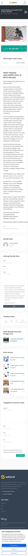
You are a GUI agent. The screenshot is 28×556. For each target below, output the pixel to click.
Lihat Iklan (3, 511)
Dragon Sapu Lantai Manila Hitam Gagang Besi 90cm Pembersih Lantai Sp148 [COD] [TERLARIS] (17, 365)
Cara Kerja (3, 503)
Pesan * (4, 272)
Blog (2, 508)
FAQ (2, 506)
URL (4, 439)
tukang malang (13, 243)
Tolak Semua (14, 553)
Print (11, 322)
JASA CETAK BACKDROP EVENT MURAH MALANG (17, 339)
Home (2, 13)
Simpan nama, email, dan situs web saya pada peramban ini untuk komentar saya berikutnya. (12, 451)
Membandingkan (22, 322)
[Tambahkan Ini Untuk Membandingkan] (22, 341)
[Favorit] (24, 341)
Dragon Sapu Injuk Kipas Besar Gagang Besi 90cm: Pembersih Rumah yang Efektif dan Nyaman (17, 373)
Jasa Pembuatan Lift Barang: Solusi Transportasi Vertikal (13, 527)
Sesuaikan (14, 549)
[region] (14, 542)
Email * (4, 260)
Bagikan (6, 322)
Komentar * (5, 408)
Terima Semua (14, 545)
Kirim (14, 306)
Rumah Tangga (7, 13)
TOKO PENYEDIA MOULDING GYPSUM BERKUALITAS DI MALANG (17, 381)
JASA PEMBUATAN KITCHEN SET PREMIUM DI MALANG (17, 389)
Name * (4, 266)
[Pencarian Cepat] (25, 12)
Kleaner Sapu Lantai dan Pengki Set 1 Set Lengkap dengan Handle (17, 357)
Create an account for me (10, 303)
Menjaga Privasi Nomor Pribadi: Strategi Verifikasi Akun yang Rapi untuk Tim (13, 523)
